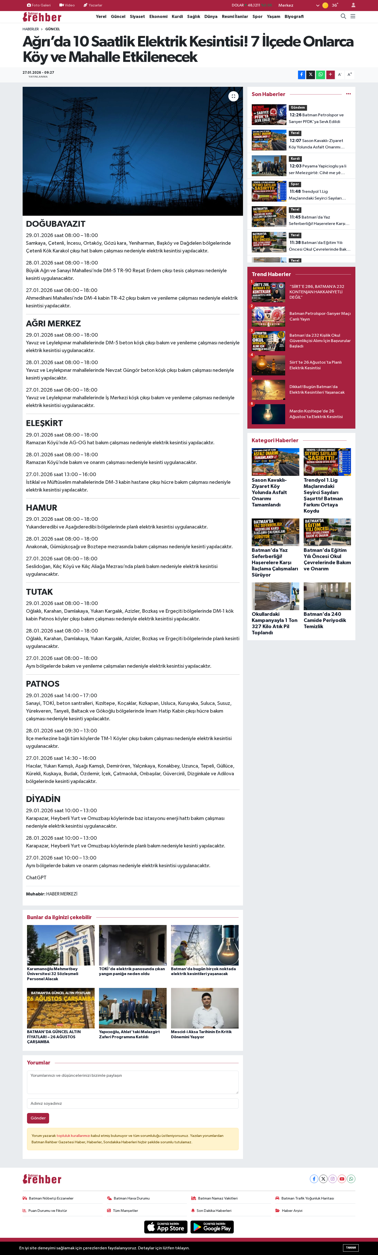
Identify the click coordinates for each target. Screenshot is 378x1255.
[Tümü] (348, 94)
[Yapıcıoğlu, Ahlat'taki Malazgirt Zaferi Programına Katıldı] (133, 1008)
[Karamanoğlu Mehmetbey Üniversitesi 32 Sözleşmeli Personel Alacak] (61, 945)
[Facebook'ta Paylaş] (301, 75)
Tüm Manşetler (125, 1211)
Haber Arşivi (292, 1211)
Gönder (38, 1118)
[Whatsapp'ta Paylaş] (320, 75)
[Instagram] (332, 1179)
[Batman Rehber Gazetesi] (42, 16)
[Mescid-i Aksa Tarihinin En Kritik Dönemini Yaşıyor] (205, 1008)
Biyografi (294, 16)
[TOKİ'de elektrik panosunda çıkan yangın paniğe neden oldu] (133, 945)
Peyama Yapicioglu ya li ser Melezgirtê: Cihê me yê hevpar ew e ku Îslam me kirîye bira (317, 170)
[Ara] (343, 16)
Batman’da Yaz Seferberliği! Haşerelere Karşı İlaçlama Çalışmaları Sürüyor (317, 221)
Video (70, 5)
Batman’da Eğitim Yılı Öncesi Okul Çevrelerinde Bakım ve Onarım (320, 246)
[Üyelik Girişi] (351, 5)
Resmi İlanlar (235, 16)
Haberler (31, 29)
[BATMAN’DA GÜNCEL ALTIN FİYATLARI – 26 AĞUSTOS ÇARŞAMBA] (61, 1008)
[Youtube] (342, 1179)
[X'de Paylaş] (310, 75)
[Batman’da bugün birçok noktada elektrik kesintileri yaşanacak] (205, 945)
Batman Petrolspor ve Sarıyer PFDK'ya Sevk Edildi (316, 118)
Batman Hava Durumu (132, 1198)
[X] (323, 1179)
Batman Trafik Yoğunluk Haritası (308, 1198)
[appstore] (166, 1227)
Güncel (118, 16)
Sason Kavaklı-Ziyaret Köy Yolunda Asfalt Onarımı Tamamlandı (316, 144)
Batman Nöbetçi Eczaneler (51, 1198)
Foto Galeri (41, 5)
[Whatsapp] (351, 1179)
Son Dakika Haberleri (214, 1211)
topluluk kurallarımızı (74, 1136)
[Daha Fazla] (330, 75)
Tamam (351, 1247)
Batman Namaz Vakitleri (218, 1198)
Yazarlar (95, 5)
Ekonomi (158, 16)
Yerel (101, 16)
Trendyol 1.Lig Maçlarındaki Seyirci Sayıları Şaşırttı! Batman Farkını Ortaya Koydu (318, 195)
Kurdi (177, 16)
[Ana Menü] (352, 16)
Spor (258, 16)
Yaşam (273, 16)
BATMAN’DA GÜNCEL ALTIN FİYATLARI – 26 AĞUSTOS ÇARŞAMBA (54, 1037)
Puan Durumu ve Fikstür (48, 1211)
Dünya (211, 16)
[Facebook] (314, 1179)
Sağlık (193, 16)
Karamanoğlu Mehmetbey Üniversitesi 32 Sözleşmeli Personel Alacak (52, 974)
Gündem (298, 107)
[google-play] (212, 1227)
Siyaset (137, 16)
